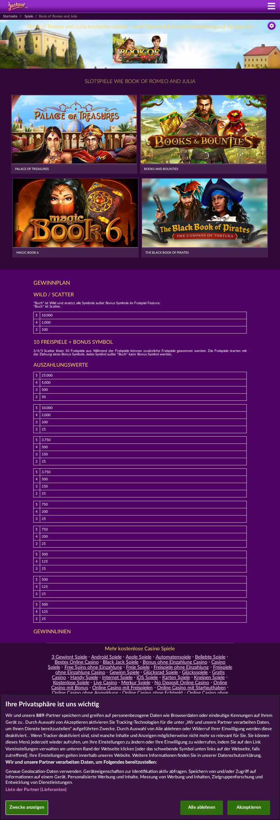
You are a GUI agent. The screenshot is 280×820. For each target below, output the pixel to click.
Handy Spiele (84, 677)
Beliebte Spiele (210, 657)
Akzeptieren (249, 807)
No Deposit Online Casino (181, 682)
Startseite (10, 16)
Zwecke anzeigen (27, 807)
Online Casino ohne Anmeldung (85, 693)
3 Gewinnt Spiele (69, 657)
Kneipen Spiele (209, 677)
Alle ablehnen (201, 807)
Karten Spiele (176, 677)
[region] (140, 757)
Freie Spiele (138, 667)
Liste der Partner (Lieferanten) (36, 790)
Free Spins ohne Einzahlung (93, 667)
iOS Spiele (147, 677)
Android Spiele (106, 657)
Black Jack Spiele (120, 662)
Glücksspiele (195, 672)
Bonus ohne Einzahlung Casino (175, 662)
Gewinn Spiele (124, 672)
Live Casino (105, 682)
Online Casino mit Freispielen (122, 687)
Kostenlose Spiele (71, 682)
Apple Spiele (138, 657)
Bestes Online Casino (77, 662)
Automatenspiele (173, 657)
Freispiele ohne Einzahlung (181, 667)
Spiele (29, 16)
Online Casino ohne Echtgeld (152, 693)
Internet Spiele (117, 677)
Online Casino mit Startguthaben (191, 687)
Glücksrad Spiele (160, 672)
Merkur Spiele (135, 682)
